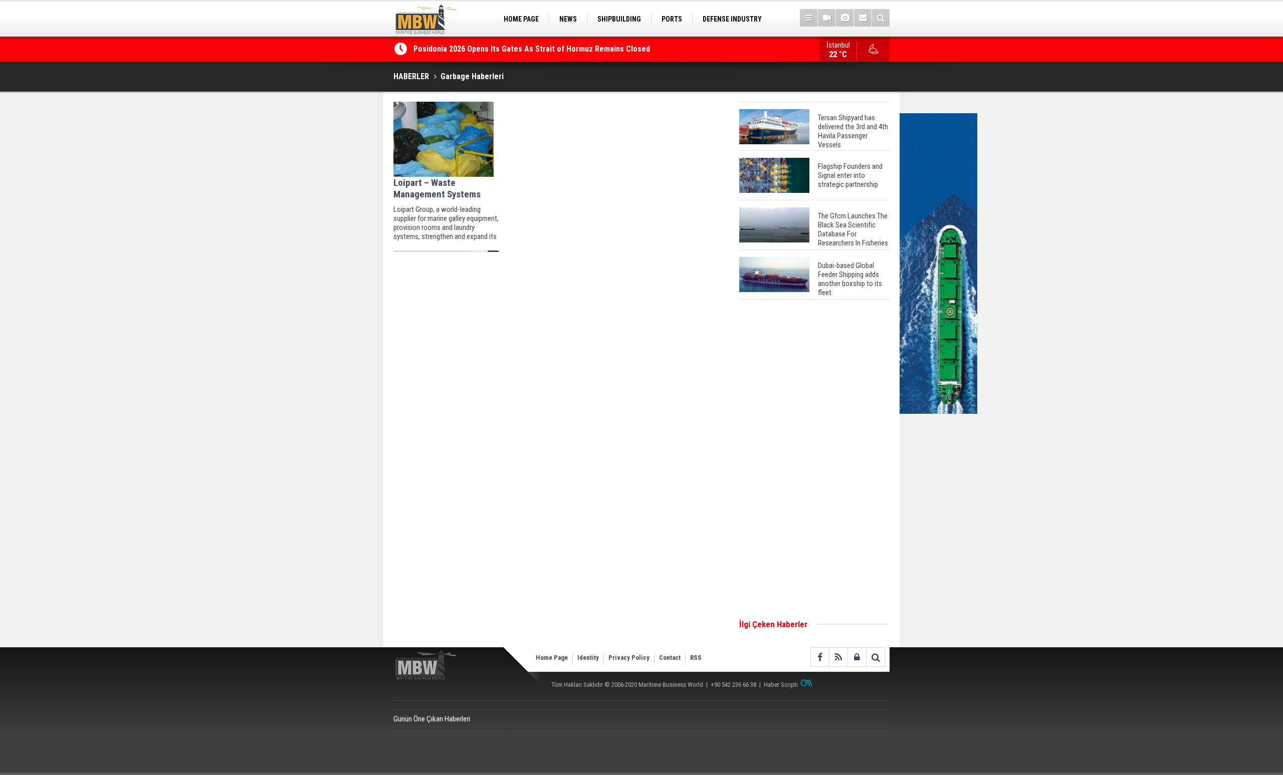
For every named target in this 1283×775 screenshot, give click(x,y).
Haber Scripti (781, 684)
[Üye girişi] (856, 657)
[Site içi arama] (881, 18)
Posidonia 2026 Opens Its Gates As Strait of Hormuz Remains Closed (532, 49)
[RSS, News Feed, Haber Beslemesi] (838, 657)
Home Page (552, 657)
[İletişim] (863, 18)
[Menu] (808, 18)
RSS (696, 657)
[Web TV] (826, 18)
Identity (588, 657)
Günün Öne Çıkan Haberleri (431, 718)
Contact (670, 657)
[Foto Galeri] (844, 18)
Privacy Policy (629, 657)
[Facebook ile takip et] (819, 657)
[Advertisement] (814, 460)
